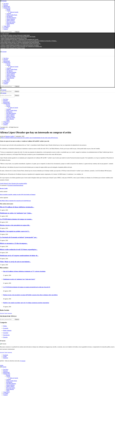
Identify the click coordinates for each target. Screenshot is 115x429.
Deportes (5, 337)
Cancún (8, 10)
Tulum (8, 24)
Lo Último (6, 27)
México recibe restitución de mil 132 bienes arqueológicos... (19, 249)
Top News (6, 3)
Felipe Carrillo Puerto (11, 15)
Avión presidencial (20, 183)
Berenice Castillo (9, 136)
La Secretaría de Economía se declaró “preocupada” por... (18, 237)
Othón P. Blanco (10, 20)
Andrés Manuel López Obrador (8, 183)
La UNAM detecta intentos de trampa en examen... (16, 219)
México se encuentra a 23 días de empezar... (14, 243)
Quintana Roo (6, 7)
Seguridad (5, 332)
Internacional (6, 6)
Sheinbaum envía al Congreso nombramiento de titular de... (19, 255)
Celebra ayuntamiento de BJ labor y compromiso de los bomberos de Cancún (19, 39)
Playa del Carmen (10, 22)
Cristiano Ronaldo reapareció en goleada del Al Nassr (13, 38)
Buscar (17, 31)
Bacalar (8, 9)
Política (5, 326)
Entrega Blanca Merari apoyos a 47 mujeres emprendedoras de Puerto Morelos (19, 42)
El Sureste (22, 360)
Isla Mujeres (9, 16)
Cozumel (8, 13)
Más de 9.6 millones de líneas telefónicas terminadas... (17, 207)
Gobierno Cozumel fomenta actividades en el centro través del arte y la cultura (19, 45)
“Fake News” (6, 26)
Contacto (5, 29)
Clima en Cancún (14, 12)
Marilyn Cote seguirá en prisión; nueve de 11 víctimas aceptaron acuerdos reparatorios (26, 302)
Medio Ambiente (7, 330)
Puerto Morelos (10, 23)
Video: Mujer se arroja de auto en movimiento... (15, 261)
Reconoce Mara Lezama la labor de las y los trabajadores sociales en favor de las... (20, 43)
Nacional (5, 5)
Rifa (26, 183)
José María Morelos (11, 17)
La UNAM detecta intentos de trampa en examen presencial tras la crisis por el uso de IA (26, 287)
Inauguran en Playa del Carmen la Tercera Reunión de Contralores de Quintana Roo (21, 46)
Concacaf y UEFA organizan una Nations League (12, 48)
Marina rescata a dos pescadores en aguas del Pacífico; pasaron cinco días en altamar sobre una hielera (30, 295)
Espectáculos (6, 335)
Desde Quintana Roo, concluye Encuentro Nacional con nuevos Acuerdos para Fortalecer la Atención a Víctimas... (28, 40)
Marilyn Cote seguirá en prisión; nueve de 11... (15, 231)
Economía (5, 328)
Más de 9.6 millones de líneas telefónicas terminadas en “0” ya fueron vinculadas (24, 271)
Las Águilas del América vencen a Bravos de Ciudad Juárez (15, 35)
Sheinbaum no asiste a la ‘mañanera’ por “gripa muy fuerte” (19, 279)
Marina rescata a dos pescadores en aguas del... (15, 225)
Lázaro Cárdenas (10, 19)
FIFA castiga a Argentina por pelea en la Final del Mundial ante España (17, 36)
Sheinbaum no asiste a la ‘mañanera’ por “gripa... (16, 213)
